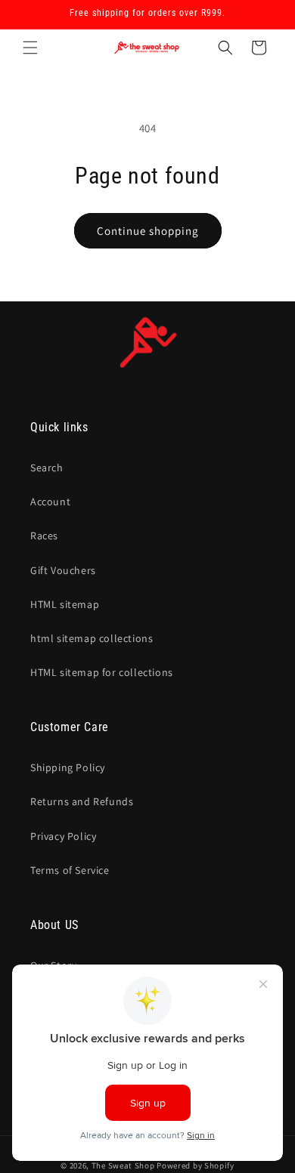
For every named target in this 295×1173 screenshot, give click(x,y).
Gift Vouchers (63, 570)
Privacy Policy (63, 836)
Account (50, 501)
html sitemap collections (91, 638)
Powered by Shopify (195, 1165)
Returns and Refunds (81, 801)
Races (44, 535)
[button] (30, 47)
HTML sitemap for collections (101, 672)
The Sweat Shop (123, 1165)
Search (47, 467)
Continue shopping (148, 231)
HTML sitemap (64, 604)
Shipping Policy (67, 767)
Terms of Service (70, 870)
